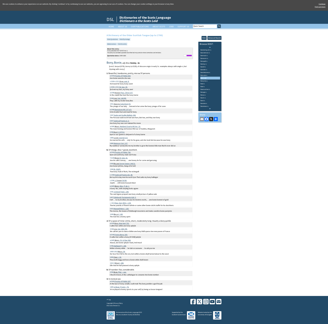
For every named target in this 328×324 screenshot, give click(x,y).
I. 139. (123, 203)
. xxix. (120, 272)
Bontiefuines (205, 72)
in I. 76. (121, 287)
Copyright (110, 303)
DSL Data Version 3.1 (113, 305)
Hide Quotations (112, 39)
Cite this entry (122, 44)
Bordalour (205, 106)
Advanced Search (214, 38)
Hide (204, 38)
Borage (204, 92)
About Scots (159, 26)
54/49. (121, 180)
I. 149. (118, 214)
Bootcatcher (205, 89)
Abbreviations (111, 44)
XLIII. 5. (125, 197)
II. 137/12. (119, 132)
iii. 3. (121, 121)
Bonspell (204, 61)
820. (123, 76)
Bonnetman (205, 53)
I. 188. (120, 246)
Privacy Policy (118, 303)
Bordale (204, 103)
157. (124, 93)
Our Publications (140, 26)
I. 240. (121, 192)
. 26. (117, 257)
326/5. (117, 169)
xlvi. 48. (124, 175)
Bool (203, 84)
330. (121, 234)
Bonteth (204, 70)
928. (123, 240)
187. (123, 281)
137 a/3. (123, 109)
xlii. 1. (122, 186)
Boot (203, 86)
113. (121, 138)
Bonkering (206, 50)
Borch (203, 98)
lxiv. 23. (128, 126)
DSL (110, 19)
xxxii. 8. (124, 81)
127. (121, 143)
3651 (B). (120, 229)
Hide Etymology (125, 39)
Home (111, 26)
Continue (322, 4)
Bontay (204, 64)
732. (122, 223)
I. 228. (121, 209)
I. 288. (119, 263)
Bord (203, 101)
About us (122, 26)
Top (109, 300)
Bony (204, 78)
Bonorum (204, 58)
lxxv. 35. (124, 87)
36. (121, 251)
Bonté (203, 67)
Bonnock (204, 55)
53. (122, 104)
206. (125, 115)
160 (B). (120, 98)
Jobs (171, 26)
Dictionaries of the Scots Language (145, 19)
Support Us (183, 26)
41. (121, 158)
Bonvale (204, 75)
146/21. (125, 163)
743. (123, 152)
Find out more (320, 7)
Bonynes (204, 81)
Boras (203, 95)
